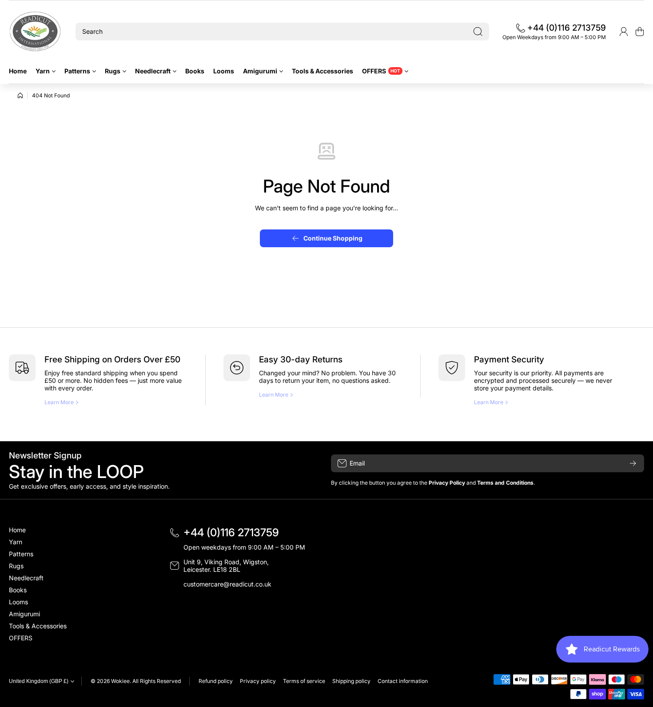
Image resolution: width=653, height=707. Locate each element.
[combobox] (282, 31)
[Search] (478, 31)
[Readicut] (35, 31)
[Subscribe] (633, 463)
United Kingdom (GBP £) (38, 681)
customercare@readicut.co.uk (227, 584)
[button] (639, 31)
